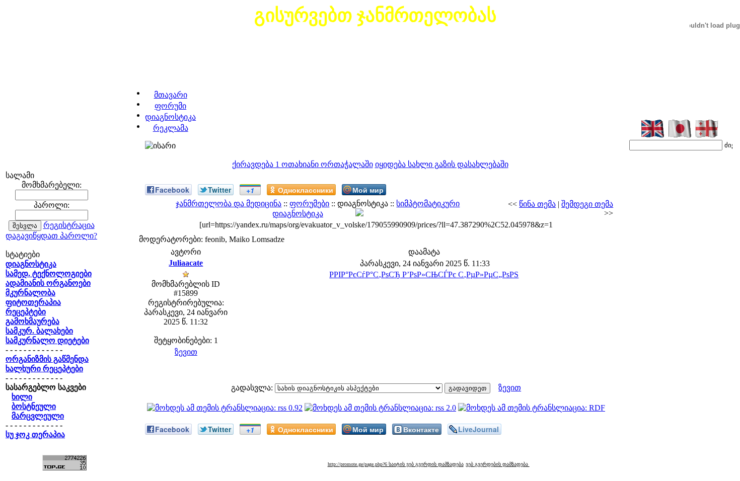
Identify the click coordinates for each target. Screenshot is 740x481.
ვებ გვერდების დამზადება (498, 464)
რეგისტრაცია (69, 225)
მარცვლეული (38, 416)
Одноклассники (305, 190)
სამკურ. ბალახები (39, 331)
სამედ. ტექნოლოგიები (49, 273)
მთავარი (170, 95)
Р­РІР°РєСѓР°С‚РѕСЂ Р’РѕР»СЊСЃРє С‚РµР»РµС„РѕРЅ (424, 274)
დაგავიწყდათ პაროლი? (51, 235)
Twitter (219, 190)
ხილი (22, 396)
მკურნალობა (30, 292)
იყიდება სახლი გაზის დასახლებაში (441, 164)
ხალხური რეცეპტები (44, 368)
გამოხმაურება (32, 321)
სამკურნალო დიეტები (47, 340)
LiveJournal (478, 429)
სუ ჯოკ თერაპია (35, 434)
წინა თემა (537, 204)
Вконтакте (421, 429)
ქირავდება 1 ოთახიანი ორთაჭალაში (302, 164)
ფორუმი (170, 106)
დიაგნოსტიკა (170, 117)
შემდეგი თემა (587, 204)
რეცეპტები (26, 311)
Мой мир (368, 190)
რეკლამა (170, 128)
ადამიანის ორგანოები (48, 283)
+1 (250, 190)
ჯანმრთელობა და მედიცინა (228, 203)
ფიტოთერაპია (33, 302)
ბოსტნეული (34, 406)
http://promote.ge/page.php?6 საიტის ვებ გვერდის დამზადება (396, 464)
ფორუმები (309, 203)
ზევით (186, 352)
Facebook (172, 190)
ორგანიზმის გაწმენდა (47, 359)
